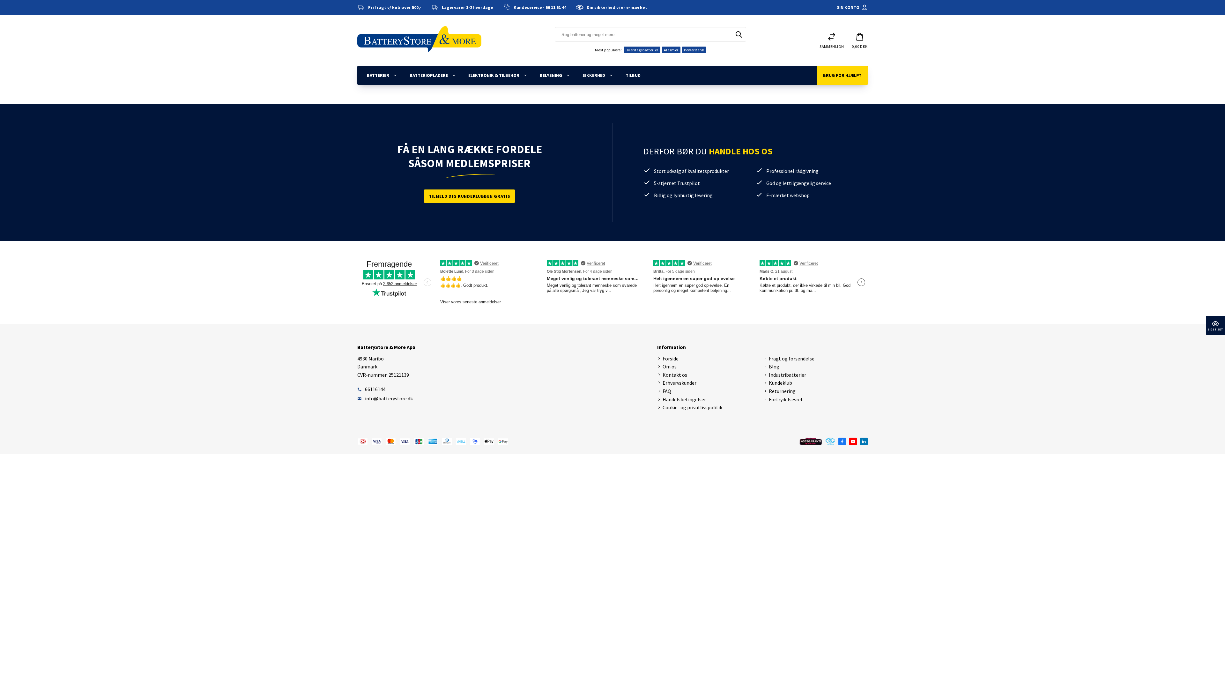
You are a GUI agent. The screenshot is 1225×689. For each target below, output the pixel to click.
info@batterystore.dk (389, 398)
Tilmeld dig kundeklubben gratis (469, 196)
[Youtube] (853, 441)
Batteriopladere (429, 75)
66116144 (375, 389)
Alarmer (671, 50)
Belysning (551, 75)
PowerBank (694, 50)
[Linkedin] (864, 441)
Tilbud (633, 75)
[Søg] (738, 34)
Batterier (378, 75)
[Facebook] (842, 441)
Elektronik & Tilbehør (493, 75)
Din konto (847, 7)
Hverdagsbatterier (642, 50)
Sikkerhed (594, 75)
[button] (860, 40)
